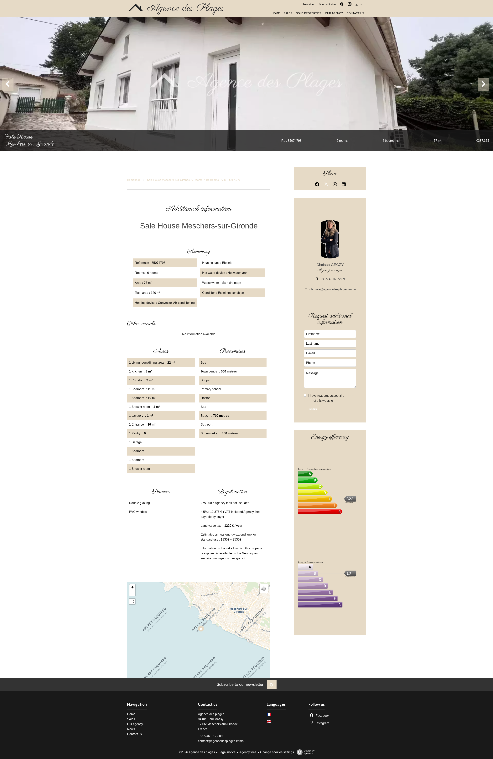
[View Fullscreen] (132, 601)
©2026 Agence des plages (197, 752)
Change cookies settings (277, 752)
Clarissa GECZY (330, 265)
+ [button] (132, 587)
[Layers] (264, 588)
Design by (309, 752)
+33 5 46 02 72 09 (332, 279)
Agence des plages (211, 714)
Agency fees (247, 752)
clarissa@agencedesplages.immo (332, 289)
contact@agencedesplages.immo (221, 741)
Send (313, 409)
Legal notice (227, 752)
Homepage (134, 179)
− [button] (132, 593)
